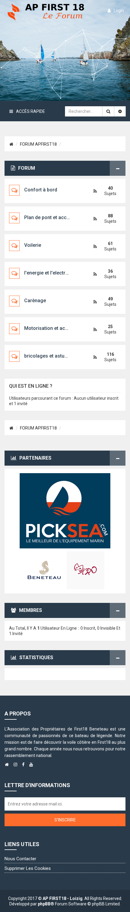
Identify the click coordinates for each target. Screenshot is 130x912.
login (119, 10)
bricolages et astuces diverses (58, 356)
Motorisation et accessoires (55, 328)
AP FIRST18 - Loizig (63, 898)
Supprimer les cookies (28, 868)
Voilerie (32, 245)
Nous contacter (20, 858)
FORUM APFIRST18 (38, 144)
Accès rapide (30, 111)
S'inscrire (65, 819)
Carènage (35, 300)
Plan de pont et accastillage (55, 217)
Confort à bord (40, 190)
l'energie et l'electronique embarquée (65, 273)
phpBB (44, 903)
